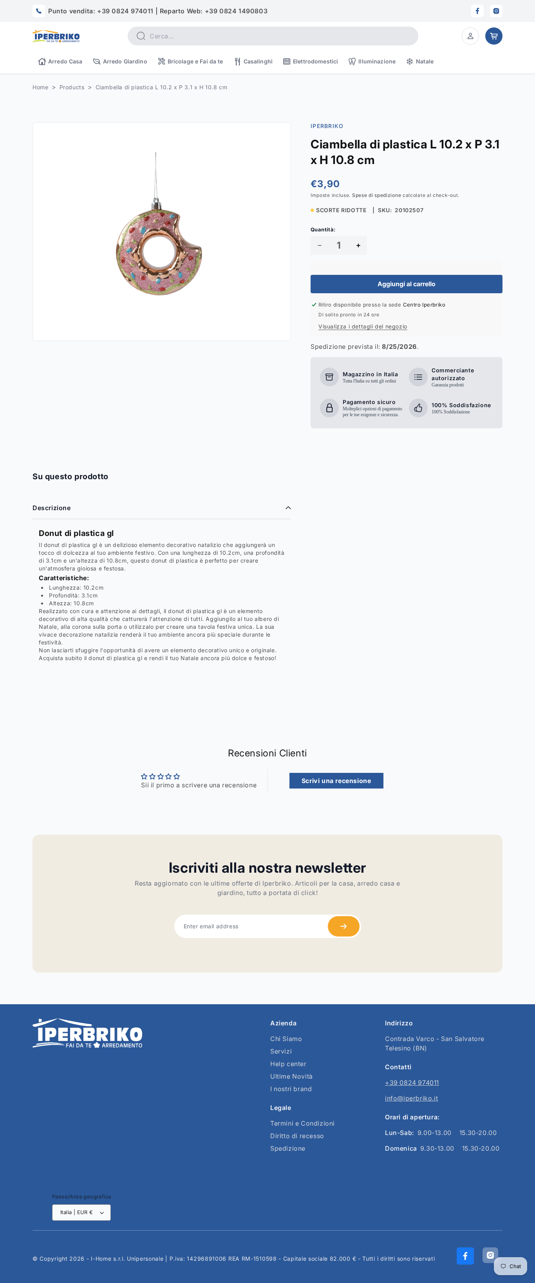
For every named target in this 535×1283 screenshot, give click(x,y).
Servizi (281, 1051)
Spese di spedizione (376, 195)
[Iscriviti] (344, 926)
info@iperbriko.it (411, 1098)
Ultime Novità (291, 1076)
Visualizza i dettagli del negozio (362, 326)
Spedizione (287, 1148)
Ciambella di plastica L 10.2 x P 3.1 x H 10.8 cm (162, 87)
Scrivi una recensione (336, 781)
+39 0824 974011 (412, 1082)
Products (72, 87)
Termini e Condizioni (302, 1123)
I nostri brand (291, 1089)
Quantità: (323, 229)
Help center (288, 1064)
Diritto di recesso (297, 1136)
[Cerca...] (140, 35)
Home (40, 87)
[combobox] (273, 36)
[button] (470, 36)
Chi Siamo (286, 1039)
